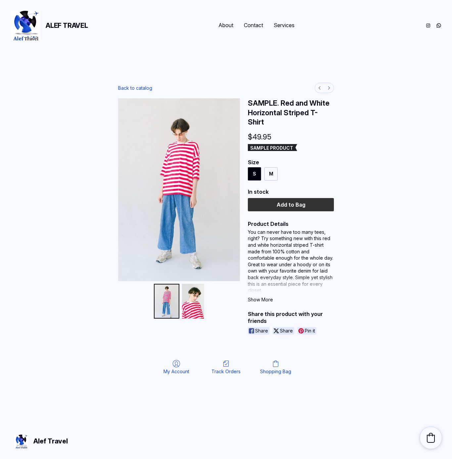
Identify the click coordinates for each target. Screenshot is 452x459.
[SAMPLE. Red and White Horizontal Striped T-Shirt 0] (166, 301)
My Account (176, 371)
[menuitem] (319, 88)
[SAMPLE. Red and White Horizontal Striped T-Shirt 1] (193, 301)
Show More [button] (260, 299)
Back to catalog (135, 88)
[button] (431, 438)
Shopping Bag (275, 371)
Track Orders (226, 371)
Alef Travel (67, 25)
